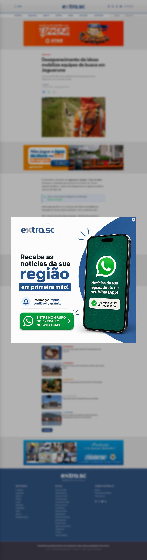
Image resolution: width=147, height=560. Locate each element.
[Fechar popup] (133, 220)
